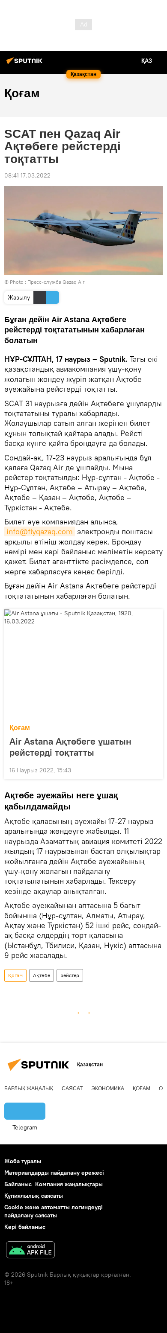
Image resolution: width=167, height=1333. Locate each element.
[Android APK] (30, 1250)
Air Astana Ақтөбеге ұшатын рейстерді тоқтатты (70, 747)
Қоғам (19, 727)
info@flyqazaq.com (39, 531)
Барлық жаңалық (28, 1088)
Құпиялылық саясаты (33, 1195)
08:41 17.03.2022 (27, 175)
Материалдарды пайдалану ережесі (54, 1172)
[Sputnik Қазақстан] (25, 64)
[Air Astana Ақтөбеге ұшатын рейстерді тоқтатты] (83, 664)
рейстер (69, 975)
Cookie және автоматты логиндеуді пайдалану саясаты (53, 1211)
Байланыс (18, 1184)
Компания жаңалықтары (69, 1184)
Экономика (107, 1088)
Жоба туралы (22, 1161)
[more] (152, 769)
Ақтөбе (41, 975)
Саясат (72, 1088)
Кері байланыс (24, 1227)
